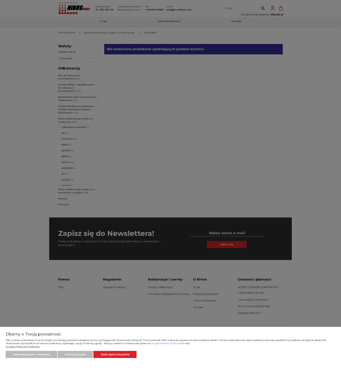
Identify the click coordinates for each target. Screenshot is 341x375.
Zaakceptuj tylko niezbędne (31, 354)
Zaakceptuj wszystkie (115, 354)
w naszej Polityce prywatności (23, 346)
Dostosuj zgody (75, 354)
